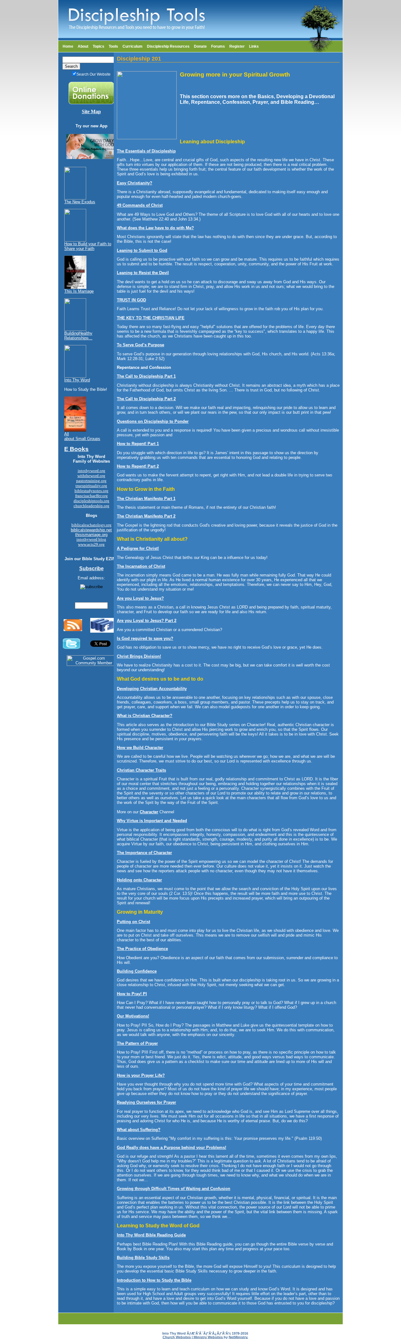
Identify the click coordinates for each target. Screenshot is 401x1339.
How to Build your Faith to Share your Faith (87, 246)
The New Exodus (79, 201)
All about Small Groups (82, 436)
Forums (218, 46)
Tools (113, 46)
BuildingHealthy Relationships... (78, 335)
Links (254, 46)
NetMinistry (238, 1337)
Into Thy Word (77, 380)
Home (68, 46)
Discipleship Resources (168, 46)
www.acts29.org (91, 544)
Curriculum (132, 46)
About (83, 46)
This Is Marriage (79, 291)
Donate (200, 46)
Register (237, 46)
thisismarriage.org (91, 534)
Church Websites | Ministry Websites (193, 1337)
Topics (98, 46)
